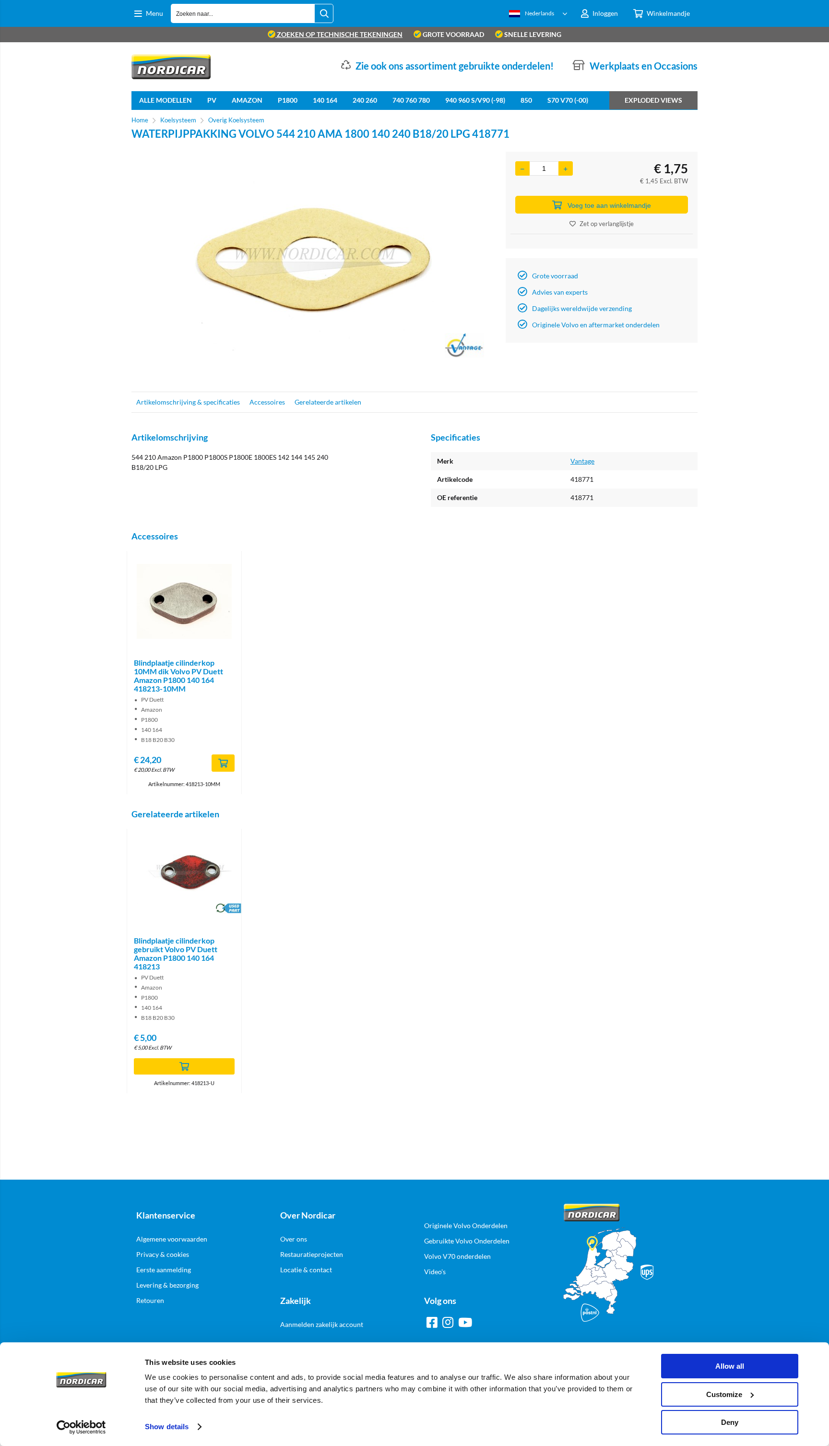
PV (211, 100)
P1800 (287, 100)
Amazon (247, 100)
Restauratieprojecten (311, 1254)
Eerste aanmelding (163, 1270)
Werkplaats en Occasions (644, 66)
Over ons (293, 1239)
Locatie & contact (306, 1270)
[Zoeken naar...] (323, 13)
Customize (724, 1394)
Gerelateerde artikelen (328, 402)
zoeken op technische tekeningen (339, 34)
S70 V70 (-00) (567, 100)
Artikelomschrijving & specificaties (188, 402)
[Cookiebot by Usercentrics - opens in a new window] (81, 1427)
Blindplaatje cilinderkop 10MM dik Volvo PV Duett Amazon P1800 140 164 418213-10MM (178, 675)
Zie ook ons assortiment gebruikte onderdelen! (454, 66)
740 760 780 (411, 100)
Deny (729, 1422)
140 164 (325, 100)
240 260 (365, 100)
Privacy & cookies (162, 1254)
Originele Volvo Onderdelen (466, 1225)
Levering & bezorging (167, 1285)
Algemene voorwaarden (171, 1239)
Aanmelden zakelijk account (321, 1324)
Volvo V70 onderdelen (457, 1256)
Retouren (150, 1300)
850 (526, 100)
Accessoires (267, 402)
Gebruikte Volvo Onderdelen (466, 1241)
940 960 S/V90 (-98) (475, 100)
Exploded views (653, 100)
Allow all (729, 1366)
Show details (167, 1426)
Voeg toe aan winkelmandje (609, 205)
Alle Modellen (165, 100)
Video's (435, 1271)
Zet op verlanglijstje (607, 223)
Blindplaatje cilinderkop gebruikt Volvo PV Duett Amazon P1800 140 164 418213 (175, 953)
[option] (313, 267)
